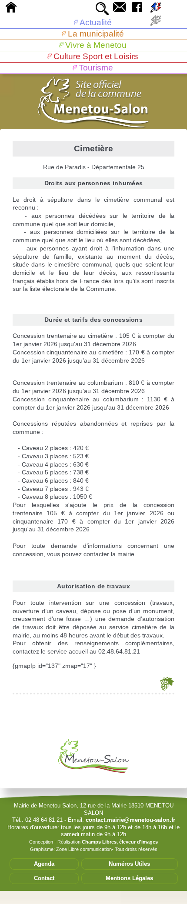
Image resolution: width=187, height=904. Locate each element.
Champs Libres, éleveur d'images (120, 841)
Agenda (44, 864)
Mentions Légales (129, 878)
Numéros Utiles (129, 864)
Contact (44, 878)
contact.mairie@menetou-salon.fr (130, 820)
